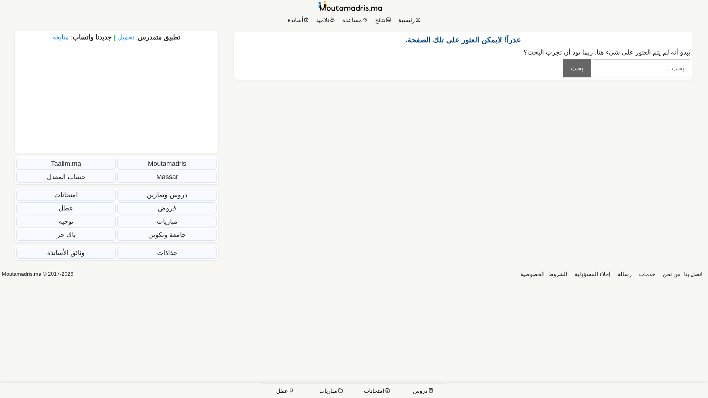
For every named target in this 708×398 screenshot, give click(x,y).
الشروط (557, 274)
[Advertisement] (116, 96)
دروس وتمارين (167, 195)
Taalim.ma (66, 163)
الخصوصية (532, 274)
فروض (167, 208)
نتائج (380, 20)
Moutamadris (167, 163)
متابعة (61, 37)
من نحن (671, 274)
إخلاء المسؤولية (592, 274)
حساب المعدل (66, 177)
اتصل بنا (693, 274)
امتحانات (66, 195)
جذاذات (167, 252)
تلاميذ (322, 20)
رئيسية (406, 20)
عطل (66, 208)
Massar (167, 177)
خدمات (647, 274)
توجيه (66, 221)
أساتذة (295, 20)
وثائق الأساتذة (66, 252)
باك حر (66, 234)
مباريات (167, 221)
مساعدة (352, 20)
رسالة (625, 274)
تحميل (125, 37)
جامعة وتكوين (167, 234)
